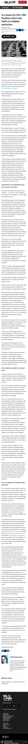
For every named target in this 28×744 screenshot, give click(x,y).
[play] (2, 742)
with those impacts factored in (16, 533)
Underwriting (6, 719)
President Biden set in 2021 (9, 88)
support (10, 302)
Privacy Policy (6, 724)
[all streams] (26, 742)
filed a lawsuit (18, 551)
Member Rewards (7, 717)
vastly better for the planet (16, 535)
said (10, 512)
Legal (4, 725)
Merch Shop (6, 714)
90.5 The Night (18, 7)
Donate (23, 2)
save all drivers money (14, 312)
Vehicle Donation (7, 718)
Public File (5, 726)
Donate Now (6, 713)
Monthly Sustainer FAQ (8, 716)
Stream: (6, 7)
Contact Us (5, 723)
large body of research (13, 531)
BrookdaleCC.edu (7, 728)
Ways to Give (6, 720)
